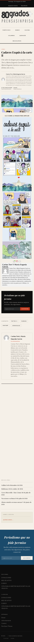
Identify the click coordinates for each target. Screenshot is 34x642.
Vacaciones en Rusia (8, 498)
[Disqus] (17, 408)
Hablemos (4, 489)
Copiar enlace (16, 325)
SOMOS (4, 583)
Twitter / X (14, 321)
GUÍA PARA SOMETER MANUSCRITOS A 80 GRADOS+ (15, 587)
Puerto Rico (6, 30)
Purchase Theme (6, 626)
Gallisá (3, 485)
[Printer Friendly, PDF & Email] (17, 261)
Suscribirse (25, 308)
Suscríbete (24, 5)
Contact (3, 623)
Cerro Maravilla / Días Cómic (11, 492)
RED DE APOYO (17, 41)
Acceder (12, 638)
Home (3, 617)
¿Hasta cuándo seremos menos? (12, 502)
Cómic (3, 49)
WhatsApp (5, 325)
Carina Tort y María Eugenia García (15, 74)
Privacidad (5, 638)
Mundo (17, 30)
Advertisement (6, 620)
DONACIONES (6, 577)
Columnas (11, 35)
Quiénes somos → (8, 519)
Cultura (27, 30)
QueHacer (23, 35)
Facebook (24, 321)
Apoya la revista (13, 5)
